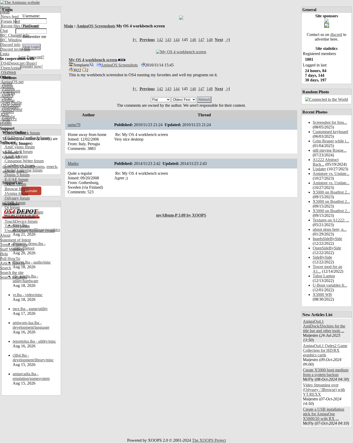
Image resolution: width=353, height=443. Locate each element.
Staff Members (12, 249)
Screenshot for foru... (330, 122)
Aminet (6, 86)
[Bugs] (31, 63)
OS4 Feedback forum (22, 133)
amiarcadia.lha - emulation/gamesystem (31, 376)
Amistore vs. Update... (331, 173)
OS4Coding (10, 105)
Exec (4, 114)
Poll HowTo (10, 258)
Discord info (10, 44)
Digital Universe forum (23, 170)
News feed (9, 16)
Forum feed (10, 21)
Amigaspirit (10, 91)
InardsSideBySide (327, 238)
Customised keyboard (330, 131)
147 (201, 39)
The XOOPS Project (209, 440)
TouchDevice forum (20, 221)
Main (68, 26)
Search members (13, 277)
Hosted (6, 123)
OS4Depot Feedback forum (27, 137)
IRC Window (11, 40)
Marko (73, 163)
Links (4, 54)
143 (168, 39)
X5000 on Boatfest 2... (331, 192)
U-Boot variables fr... (330, 285)
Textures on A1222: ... (331, 220)
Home (5, 7)
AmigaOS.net (12, 82)
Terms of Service (14, 244)
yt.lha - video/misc (28, 295)
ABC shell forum (18, 151)
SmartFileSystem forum (23, 212)
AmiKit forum (16, 156)
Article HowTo (12, 263)
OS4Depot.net (12, 63)
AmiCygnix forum (19, 147)
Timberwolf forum (19, 217)
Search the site (12, 272)
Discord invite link (15, 49)
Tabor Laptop (324, 276)
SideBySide (322, 257)
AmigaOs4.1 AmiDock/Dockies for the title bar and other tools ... (324, 326)
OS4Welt (8, 72)
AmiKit (6, 96)
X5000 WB (322, 294)
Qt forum (12, 207)
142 (160, 39)
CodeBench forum (19, 165)
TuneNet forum (17, 226)
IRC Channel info (14, 35)
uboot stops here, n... (330, 229)
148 (209, 39)
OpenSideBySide (327, 248)
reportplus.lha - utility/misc (34, 341)
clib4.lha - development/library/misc (33, 357)
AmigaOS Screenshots (95, 26)
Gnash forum (15, 184)
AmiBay (7, 100)
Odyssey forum (17, 198)
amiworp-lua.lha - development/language (31, 325)
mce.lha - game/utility (30, 309)
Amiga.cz (8, 119)
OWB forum (14, 203)
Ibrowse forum (16, 189)
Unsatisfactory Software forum (29, 230)
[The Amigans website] (20, 2)
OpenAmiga (10, 68)
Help (4, 254)
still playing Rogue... (330, 150)
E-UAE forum (16, 179)
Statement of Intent (15, 240)
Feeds (5, 12)
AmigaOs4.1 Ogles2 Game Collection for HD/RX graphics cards (325, 350)
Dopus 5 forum (16, 175)
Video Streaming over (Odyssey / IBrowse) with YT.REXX (324, 389)
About (5, 235)
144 (176, 39)
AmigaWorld (11, 110)
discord (336, 34)
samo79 (74, 125)
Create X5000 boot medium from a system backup (325, 372)
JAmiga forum (16, 193)
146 (193, 39)
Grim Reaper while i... (331, 141)
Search (5, 268)
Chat (4, 30)
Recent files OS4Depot (19, 26)
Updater (319, 169)
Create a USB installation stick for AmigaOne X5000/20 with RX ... (323, 414)
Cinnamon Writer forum (24, 161)
